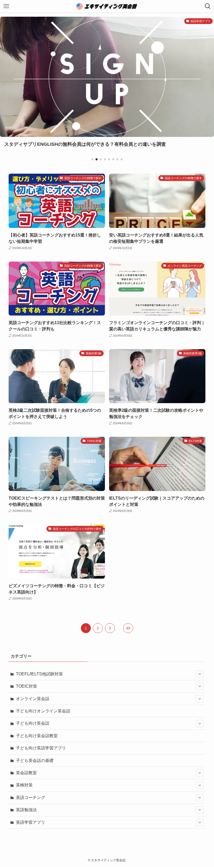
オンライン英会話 (32, 698)
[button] (92, 159)
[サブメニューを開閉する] (199, 674)
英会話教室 (26, 773)
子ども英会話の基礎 (35, 760)
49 (128, 628)
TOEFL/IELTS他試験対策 (39, 674)
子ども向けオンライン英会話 (43, 711)
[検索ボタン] (207, 6)
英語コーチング (30, 797)
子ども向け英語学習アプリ (41, 748)
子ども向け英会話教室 (37, 735)
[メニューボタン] (6, 6)
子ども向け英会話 (32, 723)
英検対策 (24, 785)
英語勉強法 (26, 810)
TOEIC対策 (26, 686)
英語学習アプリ (30, 822)
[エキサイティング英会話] (107, 6)
